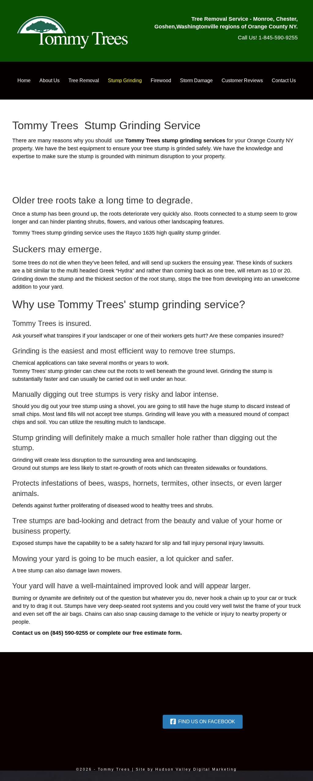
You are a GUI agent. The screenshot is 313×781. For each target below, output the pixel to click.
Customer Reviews (242, 80)
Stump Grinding (125, 80)
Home (24, 80)
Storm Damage (196, 80)
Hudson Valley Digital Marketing (196, 769)
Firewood (161, 80)
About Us (49, 80)
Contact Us (284, 80)
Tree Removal (83, 80)
